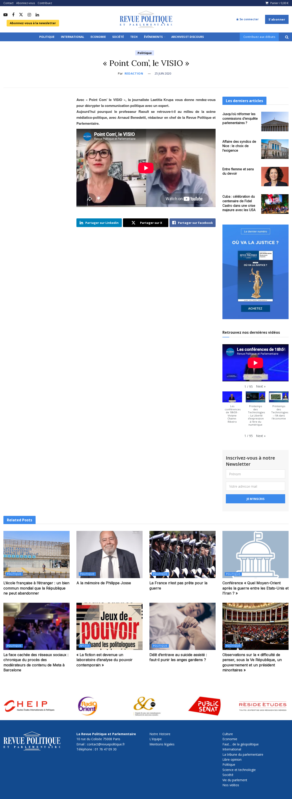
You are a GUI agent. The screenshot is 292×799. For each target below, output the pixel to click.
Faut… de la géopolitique (240, 744)
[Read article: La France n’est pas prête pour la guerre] (182, 554)
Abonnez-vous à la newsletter (33, 23)
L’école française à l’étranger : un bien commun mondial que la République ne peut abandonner (36, 588)
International (72, 37)
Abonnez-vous (25, 3)
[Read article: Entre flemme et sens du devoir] (275, 176)
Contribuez (45, 3)
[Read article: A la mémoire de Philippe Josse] (109, 554)
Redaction (134, 73)
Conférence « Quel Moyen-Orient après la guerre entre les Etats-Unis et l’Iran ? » (255, 588)
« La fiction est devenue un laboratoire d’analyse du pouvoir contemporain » (104, 659)
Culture (227, 734)
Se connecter (249, 19)
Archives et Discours (187, 37)
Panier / (279, 3)
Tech (134, 37)
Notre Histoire (159, 734)
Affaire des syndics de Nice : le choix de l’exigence (239, 146)
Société (118, 37)
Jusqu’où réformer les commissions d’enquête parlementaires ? (240, 118)
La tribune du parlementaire (242, 754)
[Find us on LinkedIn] (37, 15)
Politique (47, 37)
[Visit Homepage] (146, 19)
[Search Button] (287, 37)
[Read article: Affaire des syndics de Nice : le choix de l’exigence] (275, 149)
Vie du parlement (234, 780)
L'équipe (155, 739)
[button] (261, 386)
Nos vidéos (230, 785)
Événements (153, 37)
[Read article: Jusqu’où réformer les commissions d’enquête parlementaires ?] (275, 121)
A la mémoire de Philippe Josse (103, 583)
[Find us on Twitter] (21, 15)
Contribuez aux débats (259, 37)
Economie (98, 37)
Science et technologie (239, 770)
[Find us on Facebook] (13, 15)
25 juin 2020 (163, 73)
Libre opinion (232, 759)
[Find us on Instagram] (29, 15)
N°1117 (84, 645)
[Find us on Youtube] (5, 15)
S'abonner (277, 19)
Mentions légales (162, 744)
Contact (8, 3)
